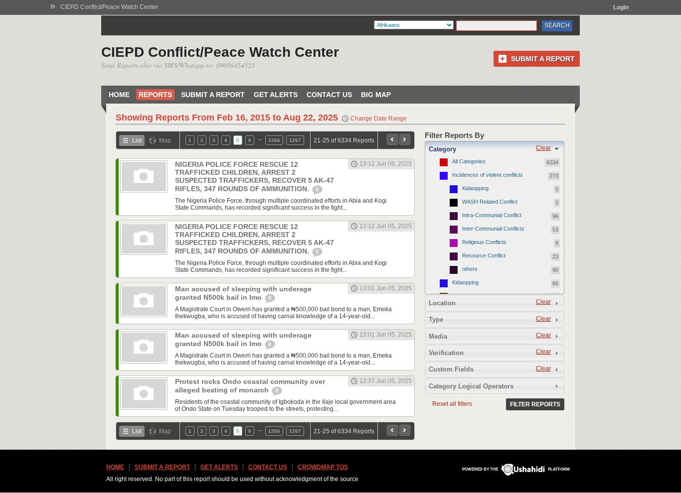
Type (436, 319)
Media (438, 336)
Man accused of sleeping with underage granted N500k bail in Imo (243, 293)
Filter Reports (535, 404)
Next (404, 139)
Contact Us (329, 95)
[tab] (494, 149)
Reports (155, 95)
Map (165, 140)
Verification (446, 353)
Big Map (376, 95)
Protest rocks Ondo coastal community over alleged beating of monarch (250, 385)
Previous (392, 139)
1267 (295, 140)
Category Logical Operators (471, 386)
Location (442, 303)
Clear (543, 147)
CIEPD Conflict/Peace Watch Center (109, 6)
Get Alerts (276, 95)
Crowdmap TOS (323, 467)
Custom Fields (451, 369)
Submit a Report (543, 59)
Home (119, 95)
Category (442, 149)
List (137, 140)
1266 (274, 140)
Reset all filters (452, 403)
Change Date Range (378, 118)
